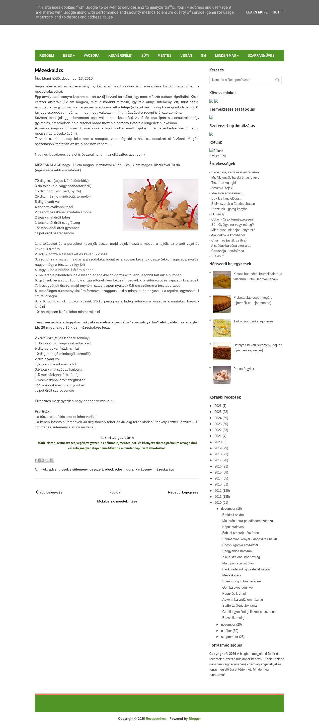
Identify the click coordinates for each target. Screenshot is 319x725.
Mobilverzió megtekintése (117, 501)
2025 (218, 412)
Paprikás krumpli (234, 593)
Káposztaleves (233, 527)
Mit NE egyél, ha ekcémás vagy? (235, 177)
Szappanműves (261, 55)
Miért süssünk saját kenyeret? (233, 230)
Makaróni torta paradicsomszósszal (248, 521)
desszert (96, 469)
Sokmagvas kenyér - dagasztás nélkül (250, 539)
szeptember (229, 637)
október (226, 631)
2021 (218, 436)
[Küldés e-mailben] (37, 460)
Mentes (164, 55)
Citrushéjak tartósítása (227, 251)
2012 (218, 490)
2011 (218, 496)
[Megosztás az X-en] (46, 460)
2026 (218, 406)
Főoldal (115, 492)
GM (203, 55)
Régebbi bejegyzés (183, 492)
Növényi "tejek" (222, 188)
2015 (218, 472)
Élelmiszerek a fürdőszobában (233, 204)
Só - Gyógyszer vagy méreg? (232, 225)
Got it (278, 12)
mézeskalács (164, 469)
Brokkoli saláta (233, 515)
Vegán (186, 55)
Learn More (257, 12)
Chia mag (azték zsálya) (228, 240)
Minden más (227, 55)
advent (54, 469)
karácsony (144, 469)
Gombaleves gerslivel (237, 587)
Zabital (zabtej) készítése (240, 533)
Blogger (195, 719)
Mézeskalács (49, 70)
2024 (218, 418)
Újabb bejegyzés (49, 492)
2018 (218, 454)
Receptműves (156, 719)
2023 (218, 424)
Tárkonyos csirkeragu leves (253, 321)
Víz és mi (218, 256)
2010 (218, 502)
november (228, 624)
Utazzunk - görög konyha (229, 209)
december (228, 508)
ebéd (109, 469)
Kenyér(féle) (120, 55)
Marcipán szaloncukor (238, 563)
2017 (218, 460)
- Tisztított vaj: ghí (222, 183)
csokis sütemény (74, 469)
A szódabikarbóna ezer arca (231, 245)
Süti (145, 55)
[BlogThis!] (41, 460)
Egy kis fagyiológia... (226, 198)
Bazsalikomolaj (233, 618)
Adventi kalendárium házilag (242, 599)
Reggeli (46, 55)
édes (119, 469)
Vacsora (91, 55)
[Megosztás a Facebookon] (51, 460)
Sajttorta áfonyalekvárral (239, 605)
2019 (218, 448)
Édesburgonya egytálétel (240, 545)
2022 (218, 430)
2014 (218, 478)
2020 (218, 442)
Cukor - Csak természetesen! (232, 219)
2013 (218, 484)
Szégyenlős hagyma (237, 551)
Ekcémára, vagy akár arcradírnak (235, 172)
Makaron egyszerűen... (227, 193)
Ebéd (69, 55)
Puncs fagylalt (244, 369)
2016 (218, 466)
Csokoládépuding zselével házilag (246, 569)
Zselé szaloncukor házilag (241, 557)
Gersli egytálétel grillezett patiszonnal (249, 612)
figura (129, 469)
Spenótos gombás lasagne (241, 581)
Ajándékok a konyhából (228, 235)
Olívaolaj (217, 214)
